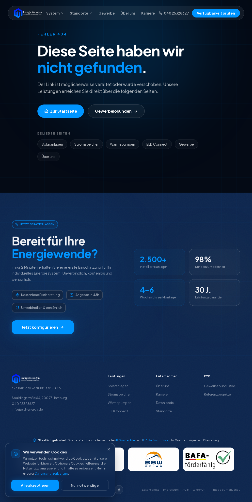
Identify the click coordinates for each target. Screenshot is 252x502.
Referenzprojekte (217, 394)
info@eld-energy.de (27, 409)
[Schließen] (109, 449)
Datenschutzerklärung (51, 473)
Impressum (171, 489)
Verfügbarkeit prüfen (216, 13)
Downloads (165, 403)
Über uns (128, 13)
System (53, 13)
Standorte (79, 13)
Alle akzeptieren (35, 485)
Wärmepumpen (122, 144)
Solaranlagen (52, 144)
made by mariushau (226, 489)
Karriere (148, 13)
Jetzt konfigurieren (40, 327)
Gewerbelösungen (113, 111)
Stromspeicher (86, 144)
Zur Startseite (63, 111)
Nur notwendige (85, 485)
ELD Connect (157, 144)
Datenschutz (150, 489)
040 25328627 (176, 13)
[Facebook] (118, 489)
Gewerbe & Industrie (219, 386)
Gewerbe (106, 13)
